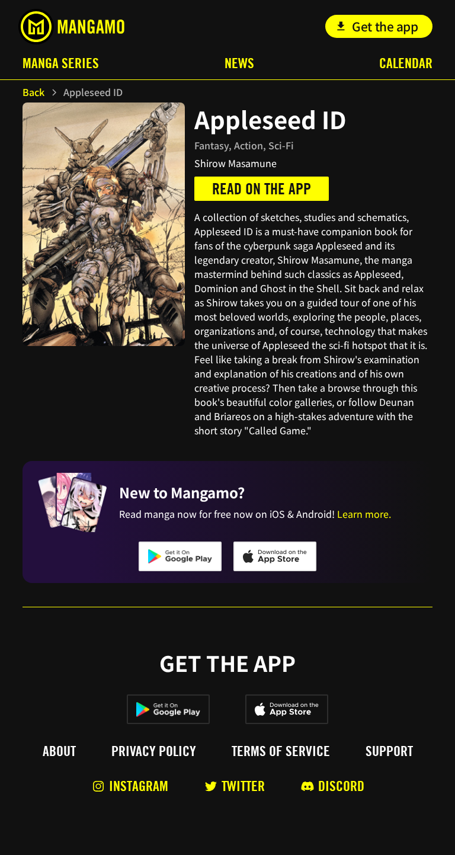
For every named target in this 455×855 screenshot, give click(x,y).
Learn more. (364, 514)
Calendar (405, 63)
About (59, 751)
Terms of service (281, 751)
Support (389, 751)
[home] (71, 26)
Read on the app (261, 189)
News (239, 63)
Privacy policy (153, 751)
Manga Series (61, 63)
